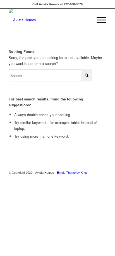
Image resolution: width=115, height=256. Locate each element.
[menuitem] (98, 20)
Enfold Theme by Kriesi (72, 172)
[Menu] (98, 20)
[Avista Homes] (48, 20)
